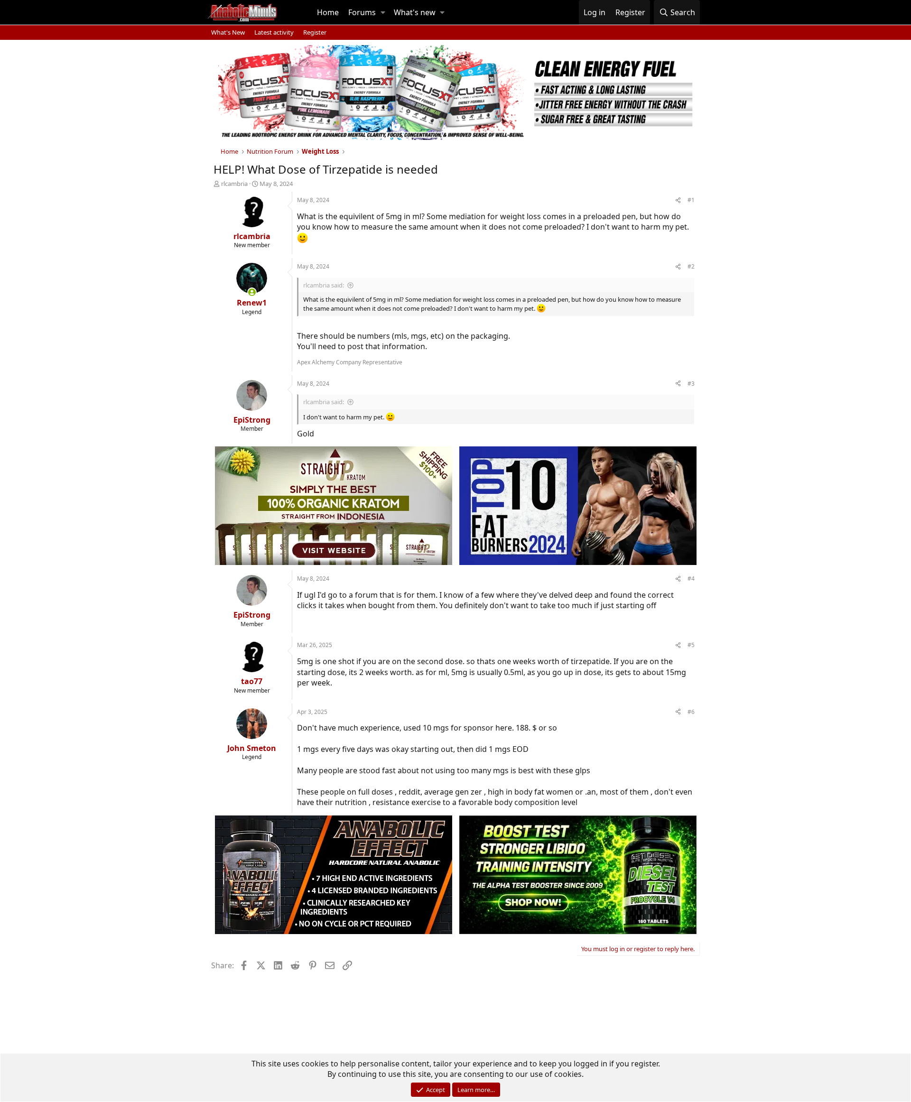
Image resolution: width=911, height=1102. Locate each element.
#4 (691, 578)
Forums (362, 12)
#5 (691, 645)
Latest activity (274, 32)
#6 (691, 712)
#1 (691, 200)
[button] (383, 12)
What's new (415, 12)
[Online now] (252, 292)
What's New (228, 32)
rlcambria (234, 183)
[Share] (678, 200)
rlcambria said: (323, 285)
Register (314, 32)
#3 (691, 384)
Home (328, 12)
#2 (691, 266)
